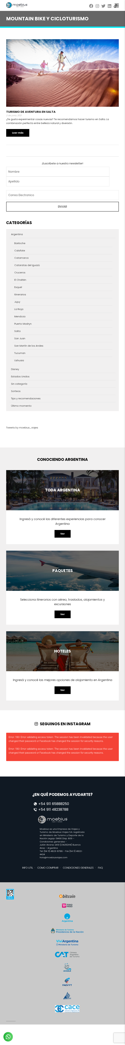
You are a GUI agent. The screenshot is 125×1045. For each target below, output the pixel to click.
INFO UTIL (27, 868)
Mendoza (19, 316)
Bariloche (19, 243)
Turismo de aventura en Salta (31, 112)
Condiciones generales (52, 841)
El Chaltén (20, 280)
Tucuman (19, 353)
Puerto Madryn (23, 323)
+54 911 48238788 (53, 809)
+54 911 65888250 (53, 803)
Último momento (21, 405)
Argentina (17, 234)
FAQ (100, 868)
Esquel (18, 287)
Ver (62, 533)
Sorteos (16, 391)
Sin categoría (19, 383)
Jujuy (17, 301)
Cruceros (19, 272)
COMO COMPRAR (47, 868)
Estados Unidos (20, 376)
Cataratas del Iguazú (27, 265)
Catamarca (21, 258)
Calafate (19, 250)
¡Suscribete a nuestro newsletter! (62, 163)
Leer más (17, 132)
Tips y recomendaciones (26, 398)
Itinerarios (20, 294)
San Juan (19, 338)
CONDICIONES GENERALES (78, 868)
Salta (17, 331)
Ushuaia (19, 360)
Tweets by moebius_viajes (22, 427)
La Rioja (18, 309)
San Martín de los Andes (28, 345)
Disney (15, 369)
